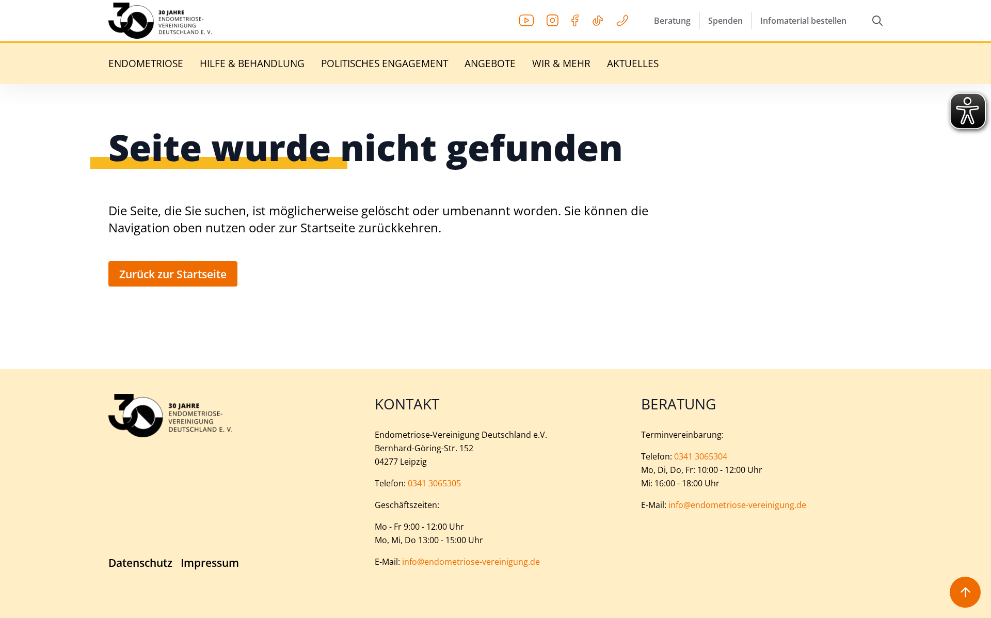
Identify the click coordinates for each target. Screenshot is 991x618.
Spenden (725, 21)
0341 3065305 (434, 483)
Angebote (490, 64)
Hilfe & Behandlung (252, 64)
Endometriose (145, 64)
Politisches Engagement (384, 64)
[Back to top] (965, 592)
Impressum (210, 563)
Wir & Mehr (561, 64)
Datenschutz (140, 563)
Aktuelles (633, 64)
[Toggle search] (877, 20)
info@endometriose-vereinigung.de (471, 561)
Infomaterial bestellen (803, 21)
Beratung (672, 21)
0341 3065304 (700, 456)
